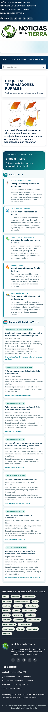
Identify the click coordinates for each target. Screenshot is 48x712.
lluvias (20, 629)
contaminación (29, 611)
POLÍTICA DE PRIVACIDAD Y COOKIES (15, 10)
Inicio (5, 60)
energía (6, 611)
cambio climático (21, 601)
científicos (30, 615)
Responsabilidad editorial (12, 680)
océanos (15, 597)
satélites (6, 620)
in (20, 18)
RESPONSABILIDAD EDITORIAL (12, 6)
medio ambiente (34, 620)
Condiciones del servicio (12, 688)
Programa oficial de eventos (15, 539)
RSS (30, 18)
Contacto (29, 680)
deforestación (31, 606)
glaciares (18, 606)
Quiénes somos (8, 677)
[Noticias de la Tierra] (24, 32)
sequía (16, 611)
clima (5, 597)
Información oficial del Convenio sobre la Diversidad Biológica (23, 358)
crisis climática (9, 624)
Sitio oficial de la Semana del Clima (17, 503)
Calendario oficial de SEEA (14, 467)
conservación (25, 624)
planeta (6, 615)
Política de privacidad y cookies (15, 684)
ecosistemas (8, 629)
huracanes (19, 620)
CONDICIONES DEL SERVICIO (12, 13)
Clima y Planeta (19, 60)
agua (35, 601)
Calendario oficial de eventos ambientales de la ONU (23, 578)
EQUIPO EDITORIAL (23, 2)
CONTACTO (31, 6)
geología (6, 606)
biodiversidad (29, 597)
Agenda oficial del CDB (13, 431)
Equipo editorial (24, 677)
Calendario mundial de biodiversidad (18, 395)
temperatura (32, 629)
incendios (7, 601)
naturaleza (18, 615)
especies (6, 634)
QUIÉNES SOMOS (7, 2)
